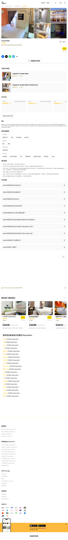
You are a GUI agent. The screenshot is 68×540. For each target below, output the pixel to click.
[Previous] (59, 298)
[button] (17, 23)
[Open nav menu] (65, 3)
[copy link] (17, 56)
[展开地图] (63, 257)
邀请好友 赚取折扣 (6, 434)
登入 (61, 3)
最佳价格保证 (5, 499)
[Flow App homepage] (3, 3)
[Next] (65, 298)
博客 (2, 479)
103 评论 (65, 51)
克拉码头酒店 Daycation (8, 461)
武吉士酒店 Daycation (8, 452)
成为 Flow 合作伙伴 (6, 436)
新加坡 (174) (9, 6)
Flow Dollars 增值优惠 (8, 431)
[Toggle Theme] (55, 3)
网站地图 (3, 483)
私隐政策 (3, 494)
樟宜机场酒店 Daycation (8, 454)
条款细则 (3, 496)
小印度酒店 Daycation (8, 463)
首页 (2, 6)
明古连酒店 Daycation (8, 449)
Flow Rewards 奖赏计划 (8, 429)
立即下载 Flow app (7, 481)
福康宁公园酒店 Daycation (9, 447)
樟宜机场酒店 (5, 465)
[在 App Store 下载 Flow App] (33, 526)
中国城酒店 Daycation (8, 458)
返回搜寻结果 (34, 536)
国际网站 (3, 485)
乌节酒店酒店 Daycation (8, 445)
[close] (65, 524)
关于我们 (3, 474)
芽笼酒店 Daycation (7, 456)
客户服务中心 (5, 476)
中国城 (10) (17, 6)
